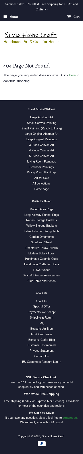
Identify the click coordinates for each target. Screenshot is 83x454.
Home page (41, 189)
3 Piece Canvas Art (41, 145)
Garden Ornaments (41, 236)
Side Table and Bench (41, 281)
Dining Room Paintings (41, 172)
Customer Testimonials (41, 345)
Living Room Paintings (41, 161)
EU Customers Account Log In (41, 361)
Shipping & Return (41, 317)
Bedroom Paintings (41, 167)
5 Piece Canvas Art (41, 156)
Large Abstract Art (41, 117)
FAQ (41, 323)
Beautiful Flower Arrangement (41, 275)
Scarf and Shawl (41, 242)
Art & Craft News (41, 334)
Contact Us (41, 356)
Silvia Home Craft (53, 436)
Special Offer (41, 306)
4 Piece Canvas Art (41, 150)
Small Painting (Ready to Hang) (41, 128)
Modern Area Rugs (41, 209)
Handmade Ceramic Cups (41, 258)
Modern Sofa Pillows (41, 253)
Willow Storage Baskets (41, 225)
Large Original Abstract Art (41, 133)
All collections (41, 183)
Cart (76, 16)
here (72, 75)
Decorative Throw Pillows (41, 248)
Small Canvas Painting (41, 123)
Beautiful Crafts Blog (41, 339)
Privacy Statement (42, 350)
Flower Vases (41, 270)
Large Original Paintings (41, 139)
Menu (13, 16)
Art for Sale (41, 178)
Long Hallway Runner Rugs (41, 214)
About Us (42, 301)
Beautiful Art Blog (41, 328)
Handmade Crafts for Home (41, 264)
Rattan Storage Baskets (41, 220)
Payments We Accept (42, 312)
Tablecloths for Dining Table (41, 231)
